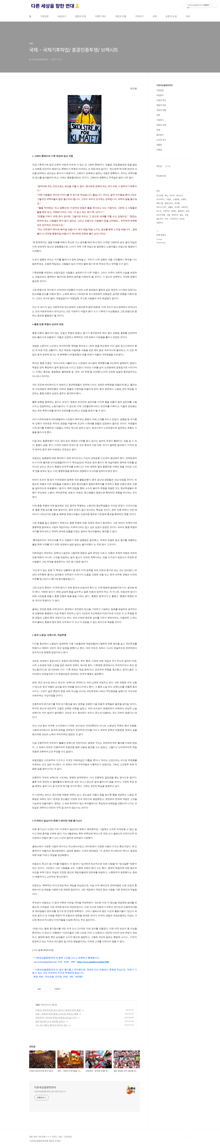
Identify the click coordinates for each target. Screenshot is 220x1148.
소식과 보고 (161, 140)
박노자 (158, 211)
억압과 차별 (120, 16)
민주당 (181, 219)
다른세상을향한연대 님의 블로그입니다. (50, 1091)
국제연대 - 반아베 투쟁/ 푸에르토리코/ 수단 (55, 1017)
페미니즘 (159, 203)
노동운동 (176, 199)
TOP (188, 1138)
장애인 (173, 211)
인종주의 (159, 223)
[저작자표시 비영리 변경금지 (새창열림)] (67, 989)
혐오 (181, 215)
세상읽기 (62, 16)
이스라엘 (159, 195)
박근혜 (177, 207)
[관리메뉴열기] (215, 5)
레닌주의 (159, 219)
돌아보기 (160, 135)
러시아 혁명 (160, 215)
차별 (168, 215)
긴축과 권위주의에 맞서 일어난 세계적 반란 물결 (58, 1010)
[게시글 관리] (47, 989)
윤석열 (177, 203)
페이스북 (159, 253)
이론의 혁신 (100, 16)
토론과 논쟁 (171, 16)
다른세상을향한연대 (45, 1087)
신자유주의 (174, 219)
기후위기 (139, 16)
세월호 (159, 145)
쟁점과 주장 (80, 16)
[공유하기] (43, 989)
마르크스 (179, 195)
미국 (166, 219)
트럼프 (168, 199)
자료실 (159, 150)
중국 (187, 211)
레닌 (166, 195)
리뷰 (188, 16)
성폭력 (183, 199)
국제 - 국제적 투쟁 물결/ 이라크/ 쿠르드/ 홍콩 (56, 1014)
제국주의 (175, 215)
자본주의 (166, 211)
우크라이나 (160, 199)
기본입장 (44, 16)
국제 (155, 16)
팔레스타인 (169, 203)
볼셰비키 (181, 211)
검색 (181, 6)
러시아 (172, 195)
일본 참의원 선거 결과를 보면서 (50, 1021)
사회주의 (184, 207)
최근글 (159, 166)
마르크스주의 (161, 207)
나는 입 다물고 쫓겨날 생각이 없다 (51, 1025)
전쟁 (186, 215)
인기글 (167, 166)
